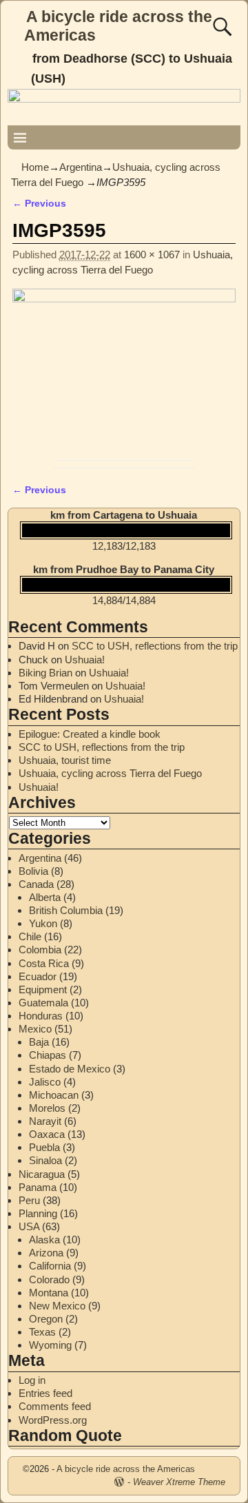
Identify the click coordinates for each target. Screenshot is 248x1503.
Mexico (35, 1029)
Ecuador (37, 976)
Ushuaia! (85, 659)
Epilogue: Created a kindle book (90, 734)
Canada (36, 884)
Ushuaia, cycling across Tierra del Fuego (110, 773)
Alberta (45, 897)
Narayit (45, 1121)
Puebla (44, 1147)
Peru (29, 1200)
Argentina (80, 167)
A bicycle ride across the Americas (125, 1469)
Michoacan (54, 1095)
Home (35, 167)
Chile (30, 936)
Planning (38, 1213)
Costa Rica (44, 963)
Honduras (41, 1016)
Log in (32, 1380)
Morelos (47, 1108)
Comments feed (55, 1406)
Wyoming (50, 1345)
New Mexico (57, 1306)
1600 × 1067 (152, 254)
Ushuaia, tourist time (65, 760)
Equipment (43, 989)
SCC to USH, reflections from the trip (155, 646)
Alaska (44, 1239)
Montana (48, 1292)
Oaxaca (47, 1134)
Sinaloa (45, 1160)
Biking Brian (45, 672)
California (50, 1266)
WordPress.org (53, 1420)
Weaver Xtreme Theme (179, 1482)
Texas (42, 1332)
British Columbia (66, 910)
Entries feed (45, 1393)
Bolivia (33, 871)
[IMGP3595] (124, 371)
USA (29, 1226)
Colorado (49, 1279)
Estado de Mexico (69, 1069)
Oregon (46, 1319)
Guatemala (43, 1002)
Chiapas (47, 1055)
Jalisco (45, 1082)
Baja (39, 1042)
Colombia (40, 949)
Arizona (46, 1252)
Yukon (43, 923)
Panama (37, 1187)
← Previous (39, 203)
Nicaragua (42, 1174)
